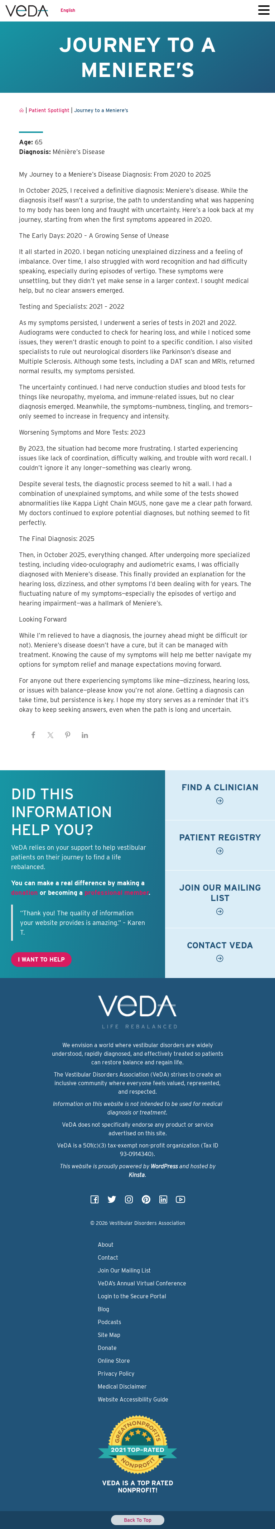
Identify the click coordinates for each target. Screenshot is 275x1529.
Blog (103, 1309)
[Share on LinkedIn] (84, 735)
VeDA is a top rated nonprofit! (137, 1486)
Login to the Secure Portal (132, 1296)
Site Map (109, 1335)
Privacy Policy (116, 1373)
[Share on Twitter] (50, 735)
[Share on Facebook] (33, 735)
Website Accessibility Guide (133, 1399)
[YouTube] (180, 1201)
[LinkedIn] (163, 1201)
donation (24, 892)
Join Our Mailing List (124, 1270)
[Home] (26, 10)
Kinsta (137, 1174)
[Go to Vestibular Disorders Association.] (21, 110)
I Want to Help (41, 959)
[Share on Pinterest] (67, 735)
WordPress (164, 1166)
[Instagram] (129, 1201)
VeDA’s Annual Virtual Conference (142, 1283)
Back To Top (137, 1520)
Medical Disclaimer (122, 1386)
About (106, 1244)
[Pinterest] (146, 1201)
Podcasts (109, 1322)
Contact (108, 1257)
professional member (117, 892)
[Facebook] (94, 1201)
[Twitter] (111, 1201)
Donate (107, 1348)
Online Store (114, 1360)
